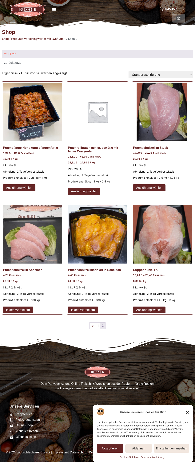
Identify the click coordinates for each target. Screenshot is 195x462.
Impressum (60, 452)
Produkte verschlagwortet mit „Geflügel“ (38, 39)
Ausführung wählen (19, 187)
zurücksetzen (13, 63)
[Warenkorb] (178, 18)
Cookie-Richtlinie (129, 457)
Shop (5, 39)
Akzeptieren (110, 448)
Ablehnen (138, 448)
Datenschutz (78, 452)
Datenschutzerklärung (152, 457)
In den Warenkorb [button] (18, 309)
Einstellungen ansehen (171, 448)
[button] (187, 412)
